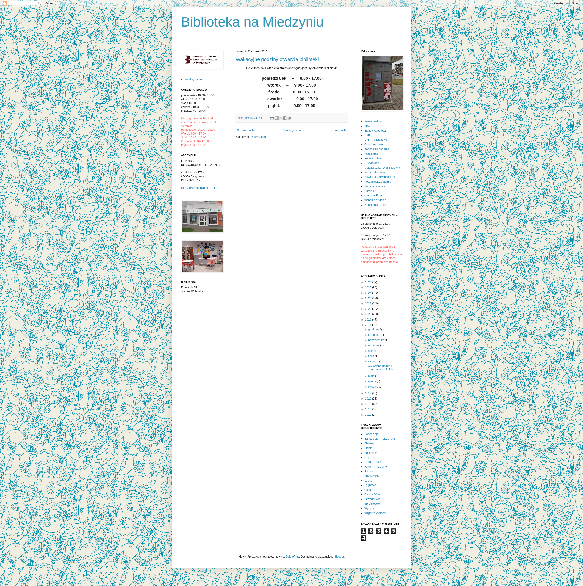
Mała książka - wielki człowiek (382, 167)
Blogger (339, 556)
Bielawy (369, 443)
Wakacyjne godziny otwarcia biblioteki (277, 59)
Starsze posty (338, 130)
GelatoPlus (292, 556)
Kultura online (373, 158)
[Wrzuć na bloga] (276, 118)
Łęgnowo (370, 485)
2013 (368, 414)
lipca (371, 356)
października (376, 340)
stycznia (373, 386)
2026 (368, 282)
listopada (374, 334)
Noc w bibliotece (374, 172)
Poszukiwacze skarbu (377, 181)
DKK (367, 135)
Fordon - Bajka (373, 462)
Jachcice (369, 471)
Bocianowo (371, 452)
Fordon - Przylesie (375, 466)
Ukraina (369, 191)
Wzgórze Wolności (375, 513)
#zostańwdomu (373, 121)
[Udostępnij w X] (280, 118)
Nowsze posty (245, 130)
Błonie (368, 448)
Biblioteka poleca (375, 130)
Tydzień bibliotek (374, 186)
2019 (368, 319)
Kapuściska (371, 475)
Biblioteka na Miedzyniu (252, 22)
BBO (367, 125)
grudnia (373, 329)
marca (372, 381)
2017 (368, 393)
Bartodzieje (371, 434)
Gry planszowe (373, 144)
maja (371, 376)
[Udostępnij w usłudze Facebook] (285, 118)
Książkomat (371, 153)
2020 (368, 314)
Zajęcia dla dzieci (375, 204)
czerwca (373, 361)
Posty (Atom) (259, 136)
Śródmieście (372, 503)
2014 (368, 409)
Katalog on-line (193, 79)
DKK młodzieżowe (375, 139)
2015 (368, 404)
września (374, 345)
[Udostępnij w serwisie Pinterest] (289, 118)
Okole (368, 490)
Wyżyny (369, 508)
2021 (368, 309)
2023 (368, 298)
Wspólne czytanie (375, 200)
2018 (368, 324)
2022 (368, 303)
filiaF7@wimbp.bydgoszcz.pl (198, 187)
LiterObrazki (371, 163)
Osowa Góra (372, 494)
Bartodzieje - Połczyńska (379, 438)
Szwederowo (372, 499)
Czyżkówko (371, 457)
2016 (368, 398)
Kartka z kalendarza (376, 149)
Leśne (368, 480)
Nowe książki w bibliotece (380, 176)
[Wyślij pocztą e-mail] (272, 118)
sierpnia (373, 350)
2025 (368, 287)
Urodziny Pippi (373, 195)
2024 (368, 293)
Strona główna (292, 130)
